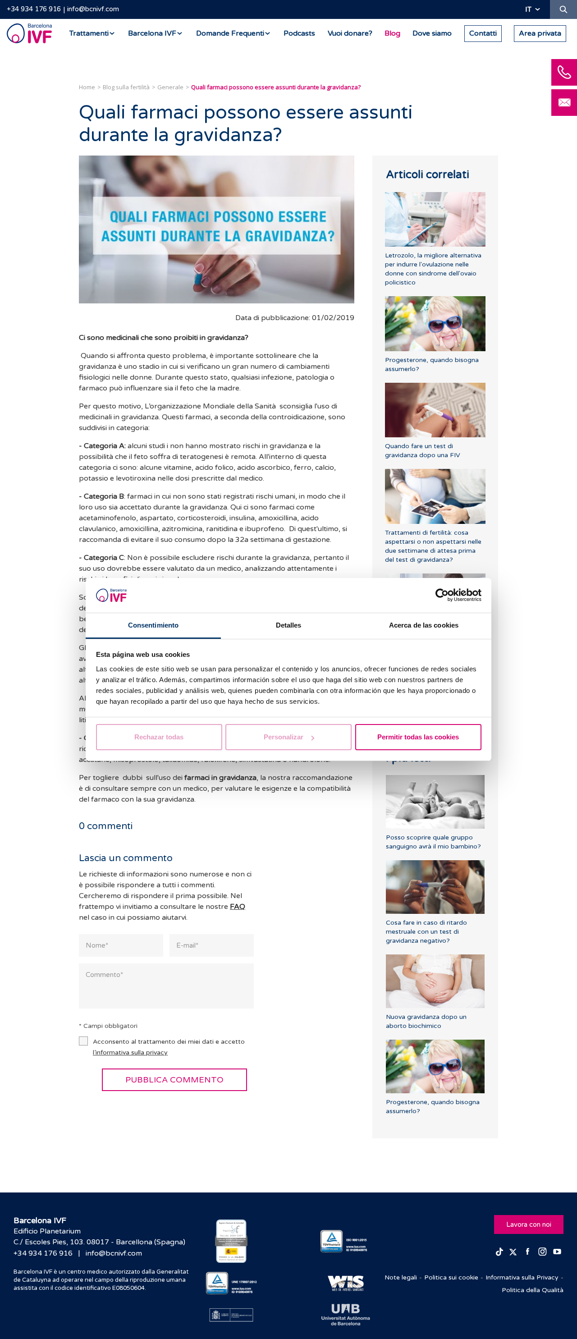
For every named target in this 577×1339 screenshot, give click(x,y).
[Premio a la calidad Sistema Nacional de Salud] (231, 1241)
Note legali (401, 1277)
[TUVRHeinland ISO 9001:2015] (346, 1241)
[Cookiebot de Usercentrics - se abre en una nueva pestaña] (442, 595)
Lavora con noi (528, 1224)
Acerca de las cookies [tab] (423, 625)
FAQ (237, 906)
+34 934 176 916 (34, 9)
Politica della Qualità (532, 1290)
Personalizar (283, 737)
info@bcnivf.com (93, 9)
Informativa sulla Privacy (522, 1277)
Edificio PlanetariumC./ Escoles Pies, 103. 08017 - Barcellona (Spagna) (99, 1237)
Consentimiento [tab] (153, 625)
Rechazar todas (158, 737)
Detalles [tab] (289, 625)
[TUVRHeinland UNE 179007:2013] (231, 1283)
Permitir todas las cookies (418, 737)
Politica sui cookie (451, 1277)
